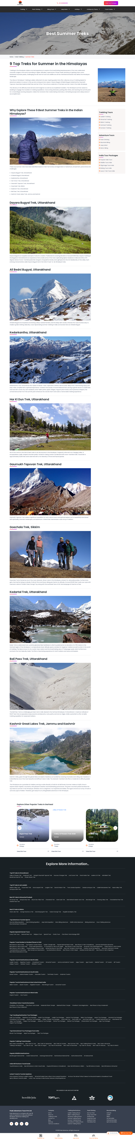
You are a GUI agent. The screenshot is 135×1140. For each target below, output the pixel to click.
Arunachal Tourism (61, 984)
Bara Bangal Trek (90, 899)
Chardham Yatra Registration (80, 1005)
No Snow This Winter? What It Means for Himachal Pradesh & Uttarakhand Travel (90, 1076)
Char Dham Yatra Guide (32, 1005)
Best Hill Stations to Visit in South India (34, 1066)
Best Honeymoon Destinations (36, 950)
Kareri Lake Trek (60, 899)
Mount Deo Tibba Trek (38, 899)
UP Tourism (109, 962)
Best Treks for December (70, 1045)
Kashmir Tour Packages (72, 1017)
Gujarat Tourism (14, 995)
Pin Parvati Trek (14, 899)
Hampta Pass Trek (25, 899)
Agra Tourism (89, 962)
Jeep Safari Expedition (48, 922)
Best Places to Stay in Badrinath (18, 1007)
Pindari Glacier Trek (30, 877)
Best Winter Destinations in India (18, 952)
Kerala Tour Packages (44, 1017)
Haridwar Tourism (25, 964)
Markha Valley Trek (15, 887)
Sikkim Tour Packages (86, 1017)
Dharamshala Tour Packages (89, 1021)
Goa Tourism (24, 995)
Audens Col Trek (95, 875)
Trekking (22, 9)
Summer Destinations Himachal (104, 944)
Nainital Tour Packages (73, 1021)
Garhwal (109, 1113)
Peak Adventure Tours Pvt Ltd (21, 1111)
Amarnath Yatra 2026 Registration (93, 946)
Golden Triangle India (49, 944)
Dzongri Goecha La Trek (26, 912)
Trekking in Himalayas (15, 1045)
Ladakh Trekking (105, 117)
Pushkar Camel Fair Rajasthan (92, 948)
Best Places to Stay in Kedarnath (99, 1005)
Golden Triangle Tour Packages (50, 1019)
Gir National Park (88, 1056)
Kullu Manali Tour (117, 1019)
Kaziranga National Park (46, 1056)
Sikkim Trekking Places (74, 1114)
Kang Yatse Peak (91, 1114)
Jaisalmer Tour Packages (44, 1021)
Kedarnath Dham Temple (48, 1005)
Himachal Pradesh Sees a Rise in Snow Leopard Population (50, 1076)
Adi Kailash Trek (106, 875)
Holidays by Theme (92, 9)
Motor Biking (104, 148)
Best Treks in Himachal (104, 1043)
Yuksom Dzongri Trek (55, 912)
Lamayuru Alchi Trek (15, 889)
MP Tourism (117, 962)
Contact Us (51, 1118)
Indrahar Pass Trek (15, 901)
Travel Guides (109, 9)
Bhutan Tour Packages (16, 1033)
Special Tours (47, 934)
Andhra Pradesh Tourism (26, 974)
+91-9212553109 (63, 3)
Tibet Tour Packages (42, 1033)
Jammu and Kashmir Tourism (66, 962)
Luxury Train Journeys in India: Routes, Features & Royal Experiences (47, 1078)
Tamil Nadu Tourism (52, 974)
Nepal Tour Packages (29, 1033)
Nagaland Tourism (35, 984)
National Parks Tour (26, 934)
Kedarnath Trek (27, 875)
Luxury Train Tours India (107, 171)
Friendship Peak (91, 1122)
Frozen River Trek (26, 887)
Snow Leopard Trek (38, 887)
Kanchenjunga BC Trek (41, 912)
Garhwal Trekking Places (74, 1118)
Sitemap (50, 1122)
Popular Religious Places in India (35, 948)
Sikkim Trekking (105, 122)
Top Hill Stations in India (16, 1066)
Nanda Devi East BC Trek (16, 877)
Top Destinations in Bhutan (53, 950)
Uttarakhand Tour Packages (17, 1019)
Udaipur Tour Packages (29, 1021)
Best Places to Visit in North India (18, 946)
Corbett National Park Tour (103, 1019)
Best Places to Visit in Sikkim (17, 948)
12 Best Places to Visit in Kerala (113, 946)
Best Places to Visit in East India (73, 946)
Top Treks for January (85, 1045)
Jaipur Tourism (80, 962)
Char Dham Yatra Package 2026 (70, 934)
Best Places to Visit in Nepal (70, 950)
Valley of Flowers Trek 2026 (65, 834)
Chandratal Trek (50, 899)
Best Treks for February (99, 1045)
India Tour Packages (111, 3)
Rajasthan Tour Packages (29, 1017)
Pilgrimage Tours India (107, 165)
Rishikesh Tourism (37, 964)
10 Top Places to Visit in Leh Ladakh (53, 946)
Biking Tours (50, 9)
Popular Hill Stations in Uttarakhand (56, 1066)
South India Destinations (35, 946)
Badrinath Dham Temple (63, 1005)
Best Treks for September (45, 1043)
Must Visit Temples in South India (73, 948)
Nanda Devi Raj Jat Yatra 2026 (54, 948)
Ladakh (108, 1114)
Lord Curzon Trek (73, 875)
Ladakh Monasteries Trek (103, 887)
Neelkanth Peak (91, 1120)
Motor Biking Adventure (61, 922)
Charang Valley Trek (102, 899)
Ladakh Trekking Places (74, 1113)
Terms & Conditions (53, 1123)
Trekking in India (52, 1116)
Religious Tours (38, 934)
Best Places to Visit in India (17, 944)
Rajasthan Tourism (25, 962)
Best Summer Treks (73, 1043)
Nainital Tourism (99, 962)
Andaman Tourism (65, 974)
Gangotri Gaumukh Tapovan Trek (43, 875)
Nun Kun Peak (91, 1113)
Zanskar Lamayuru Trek (88, 887)
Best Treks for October (60, 1043)
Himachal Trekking (106, 119)
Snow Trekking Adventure (103, 922)
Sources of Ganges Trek (60, 875)
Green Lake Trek (14, 912)
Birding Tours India (106, 168)
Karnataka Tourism (40, 974)
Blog (49, 1120)
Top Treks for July (28, 1045)
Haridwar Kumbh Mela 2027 (87, 950)
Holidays (77, 9)
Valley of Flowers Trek (15, 875)
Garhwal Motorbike (112, 1120)
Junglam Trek (48, 887)
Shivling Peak (90, 1116)
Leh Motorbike (110, 1118)
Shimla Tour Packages (59, 1021)
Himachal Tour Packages (115, 1017)
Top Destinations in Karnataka (18, 950)
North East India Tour (88, 1019)
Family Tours (56, 934)
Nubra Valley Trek (117, 887)
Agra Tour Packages (104, 1021)
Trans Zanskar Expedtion (73, 887)
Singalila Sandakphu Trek (69, 912)
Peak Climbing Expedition (33, 922)
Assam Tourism (24, 984)
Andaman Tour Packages (34, 1019)
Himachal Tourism (51, 962)
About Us (50, 1114)
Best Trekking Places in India (88, 1043)
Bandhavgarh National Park (17, 1056)
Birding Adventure (90, 922)
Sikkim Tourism (14, 984)
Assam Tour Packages (100, 1017)
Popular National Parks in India (65, 944)
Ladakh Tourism (14, 962)
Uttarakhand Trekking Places (75, 1122)
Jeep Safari (64, 9)
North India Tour (76, 1019)
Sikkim (108, 1116)
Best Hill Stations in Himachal (109, 1066)
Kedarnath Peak (91, 1118)
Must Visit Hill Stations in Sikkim (76, 1066)
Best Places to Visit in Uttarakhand (84, 944)
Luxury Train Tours (15, 934)
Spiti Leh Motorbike (112, 1122)
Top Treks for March (112, 1045)
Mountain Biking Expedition (17, 922)
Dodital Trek (93, 834)
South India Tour (65, 1019)
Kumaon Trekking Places (74, 1120)
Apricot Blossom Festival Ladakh (18, 1078)
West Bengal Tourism (48, 984)
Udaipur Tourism (14, 964)
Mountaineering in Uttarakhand (18, 924)
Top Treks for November (55, 1045)
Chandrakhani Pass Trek (116, 899)
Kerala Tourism (14, 974)
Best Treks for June (31, 1043)
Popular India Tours (106, 160)
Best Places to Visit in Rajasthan (105, 950)
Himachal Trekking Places (75, 1116)
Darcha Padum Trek (59, 887)
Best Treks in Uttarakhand (17, 1043)
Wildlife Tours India (106, 162)
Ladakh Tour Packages (58, 1017)
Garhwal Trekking (105, 125)
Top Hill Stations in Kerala (93, 1066)
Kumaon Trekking (105, 128)
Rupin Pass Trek (26, 834)
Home (50, 1113)
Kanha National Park (76, 1056)
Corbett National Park (32, 1056)
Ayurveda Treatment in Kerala (110, 948)
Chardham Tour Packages (17, 1005)
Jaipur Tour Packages (15, 1021)
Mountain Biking (105, 142)
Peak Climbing (36, 9)
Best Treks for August (40, 1045)
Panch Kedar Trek (84, 875)
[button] (115, 828)
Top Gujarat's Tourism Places (34, 944)
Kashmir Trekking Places (74, 1123)
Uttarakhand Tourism (38, 962)
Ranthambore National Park (61, 1056)
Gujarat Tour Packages (16, 1023)
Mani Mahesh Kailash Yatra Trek (75, 899)
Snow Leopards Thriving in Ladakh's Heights (21, 1076)
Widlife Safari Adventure (76, 922)
